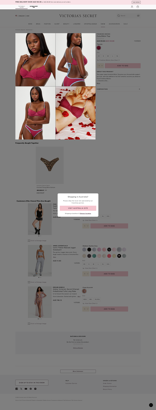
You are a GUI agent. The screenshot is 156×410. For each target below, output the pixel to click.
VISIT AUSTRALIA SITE (78, 208)
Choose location (85, 213)
